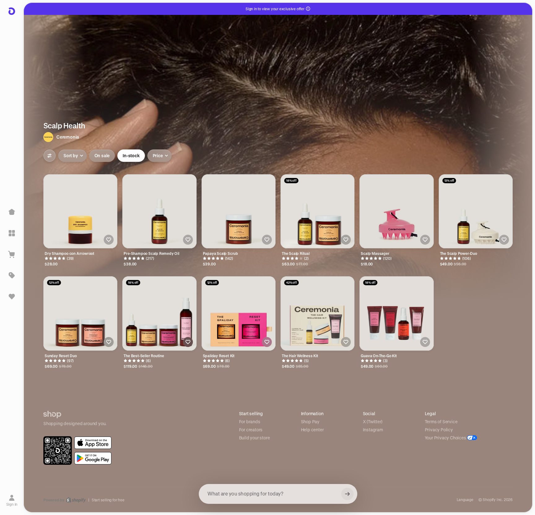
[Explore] (11, 233)
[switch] (102, 155)
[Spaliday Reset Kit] (239, 313)
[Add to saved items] (109, 240)
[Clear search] (347, 494)
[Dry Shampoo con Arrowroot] (80, 211)
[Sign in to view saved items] (11, 296)
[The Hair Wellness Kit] (317, 313)
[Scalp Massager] (396, 211)
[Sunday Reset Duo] (80, 313)
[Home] (11, 212)
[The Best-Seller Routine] (159, 313)
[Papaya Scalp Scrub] (239, 211)
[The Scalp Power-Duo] (476, 211)
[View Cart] (11, 254)
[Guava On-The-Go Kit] (396, 313)
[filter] (49, 155)
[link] (92, 443)
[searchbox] (278, 494)
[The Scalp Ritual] (317, 211)
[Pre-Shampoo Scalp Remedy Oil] (159, 211)
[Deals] (11, 275)
